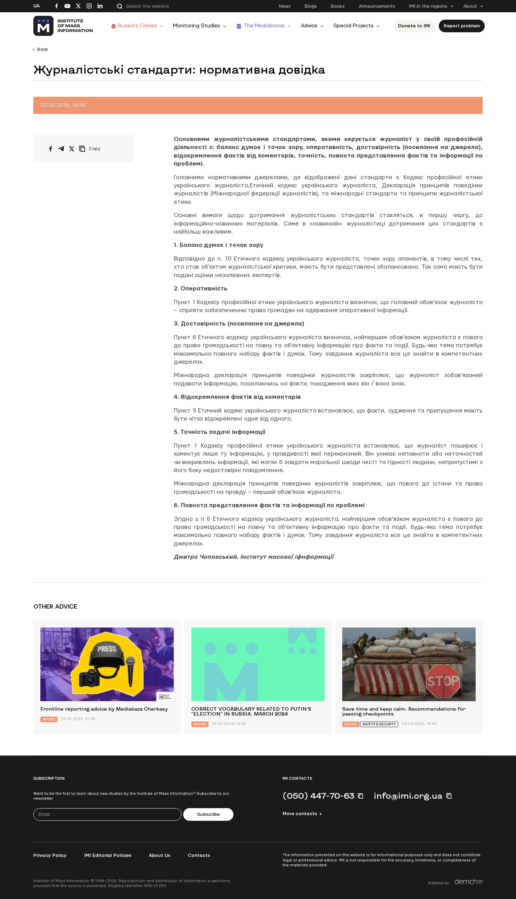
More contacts (300, 813)
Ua (36, 6)
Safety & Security (379, 724)
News (285, 6)
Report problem (462, 26)
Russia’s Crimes (137, 25)
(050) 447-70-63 (318, 795)
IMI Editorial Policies (107, 855)
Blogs (311, 6)
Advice (309, 25)
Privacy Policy (50, 855)
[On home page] (63, 26)
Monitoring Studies (196, 25)
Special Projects (353, 25)
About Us (159, 855)
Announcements (377, 6)
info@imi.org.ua (408, 795)
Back (42, 49)
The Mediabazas (264, 25)
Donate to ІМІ (414, 26)
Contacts (199, 855)
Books (338, 6)
